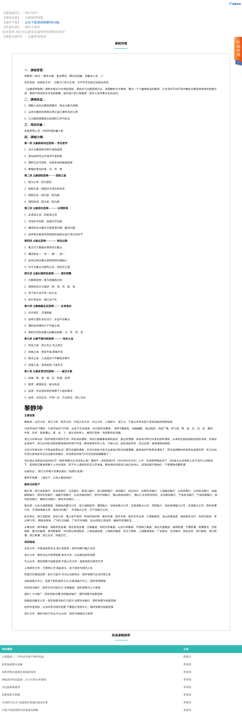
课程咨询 (236, 4)
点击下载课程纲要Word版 (42, 22)
